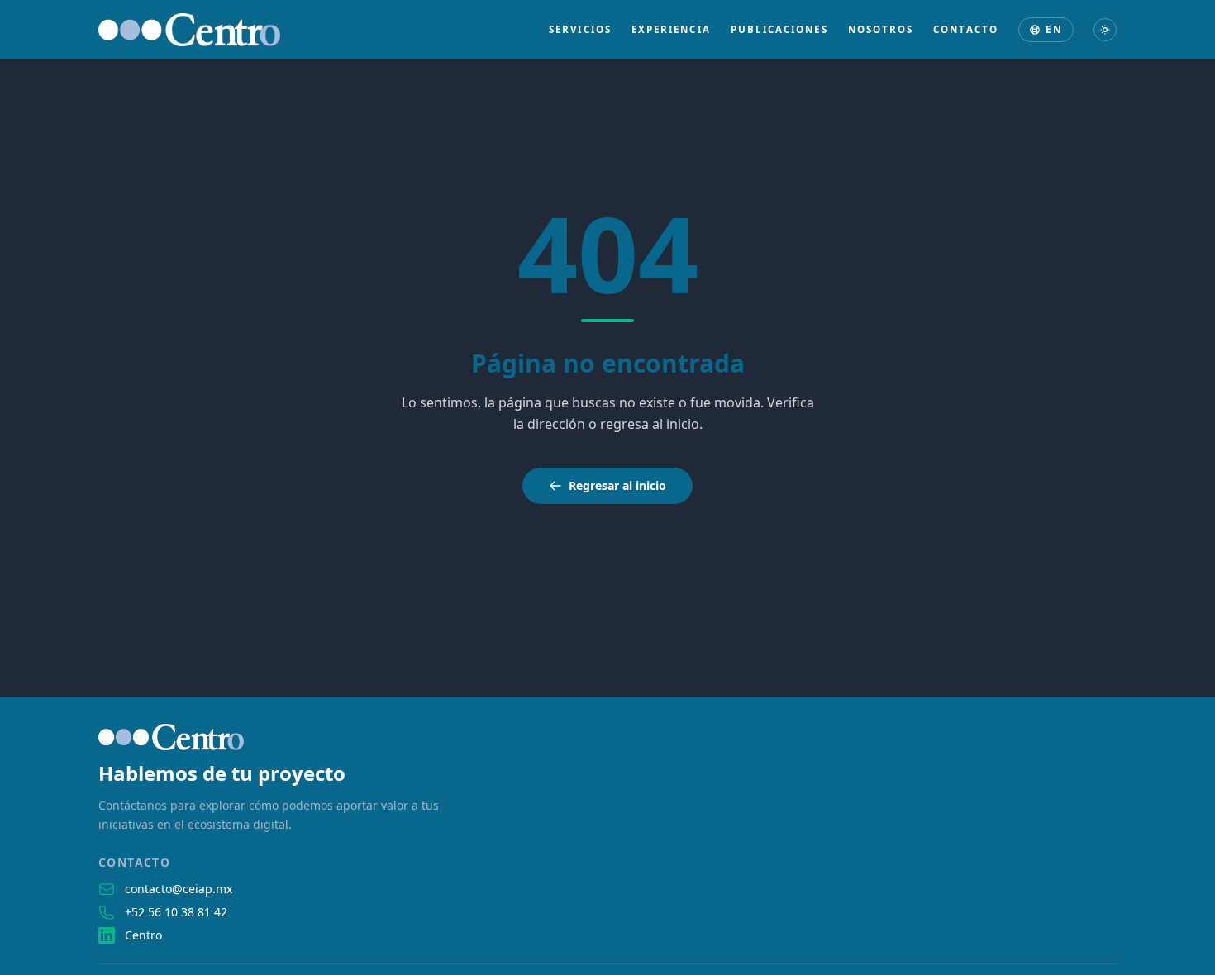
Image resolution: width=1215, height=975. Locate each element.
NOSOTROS (881, 29)
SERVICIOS (580, 29)
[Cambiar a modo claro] (1105, 29)
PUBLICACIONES (779, 29)
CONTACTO (965, 29)
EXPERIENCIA (671, 29)
